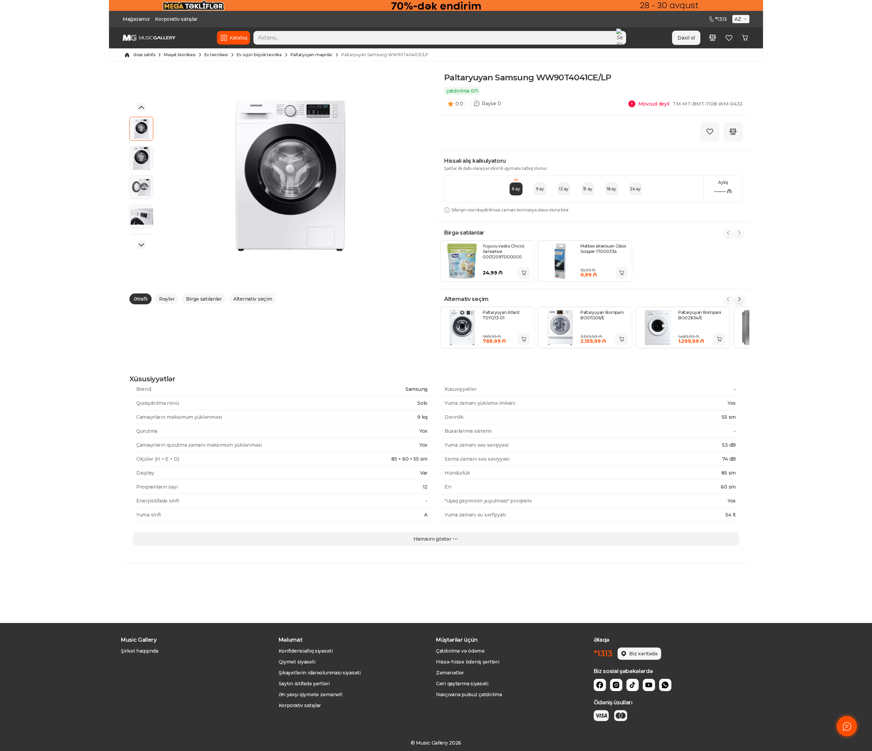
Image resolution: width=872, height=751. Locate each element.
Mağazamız (136, 19)
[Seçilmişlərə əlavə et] (709, 131)
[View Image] (141, 129)
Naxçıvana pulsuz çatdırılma (469, 694)
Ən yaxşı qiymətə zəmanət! (310, 694)
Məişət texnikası (179, 54)
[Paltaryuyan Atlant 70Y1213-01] (462, 327)
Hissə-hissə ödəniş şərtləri (467, 662)
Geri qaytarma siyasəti (462, 684)
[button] (741, 19)
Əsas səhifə (144, 54)
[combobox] (439, 38)
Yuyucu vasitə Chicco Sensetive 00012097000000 (504, 251)
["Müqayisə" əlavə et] (733, 131)
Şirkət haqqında (139, 651)
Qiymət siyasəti (297, 662)
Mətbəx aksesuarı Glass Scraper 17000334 (603, 248)
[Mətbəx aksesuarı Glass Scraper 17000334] (560, 261)
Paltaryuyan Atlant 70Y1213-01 (501, 315)
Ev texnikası (216, 54)
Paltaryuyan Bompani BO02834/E (699, 315)
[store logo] (149, 38)
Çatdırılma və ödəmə (460, 651)
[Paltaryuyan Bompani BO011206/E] (560, 327)
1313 (721, 19)
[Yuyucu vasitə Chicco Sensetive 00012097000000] (462, 261)
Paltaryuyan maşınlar (311, 54)
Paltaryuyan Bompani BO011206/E (601, 315)
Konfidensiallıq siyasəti (306, 651)
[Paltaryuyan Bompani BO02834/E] (657, 327)
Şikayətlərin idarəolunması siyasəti (320, 673)
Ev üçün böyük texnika (259, 54)
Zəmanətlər (450, 673)
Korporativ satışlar (176, 19)
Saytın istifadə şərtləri (304, 684)
